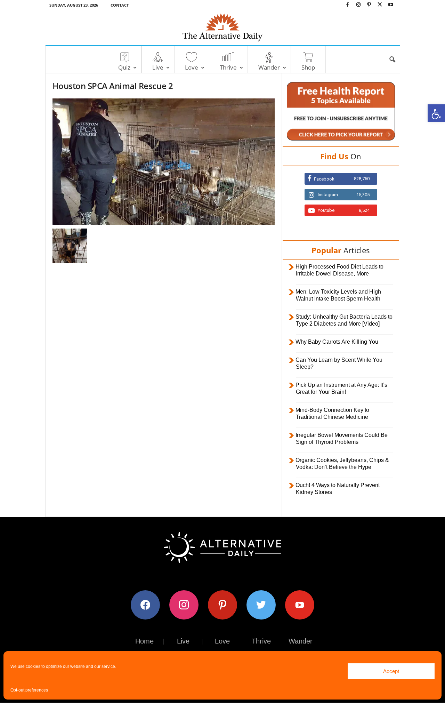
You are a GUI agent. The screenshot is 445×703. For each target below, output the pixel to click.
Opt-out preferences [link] (29, 690)
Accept (391, 671)
